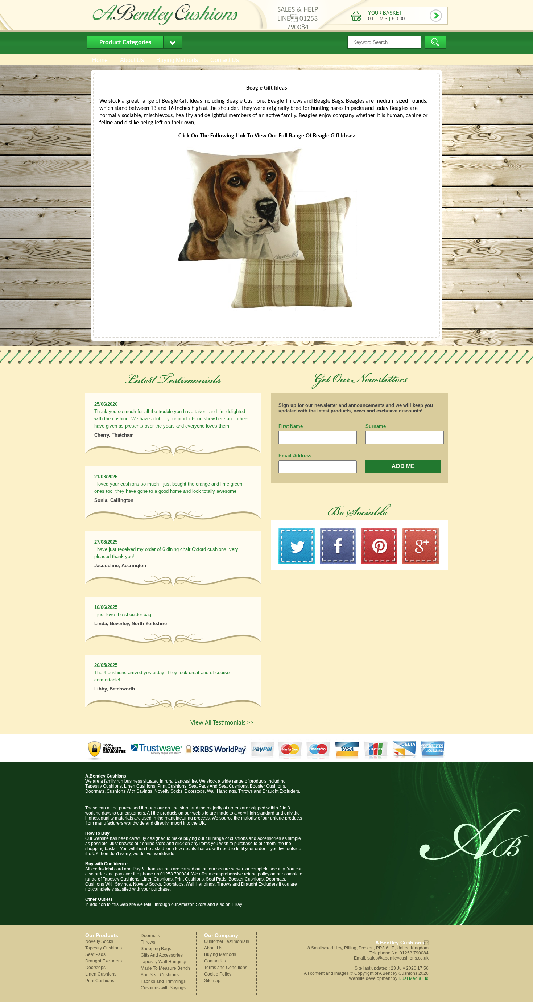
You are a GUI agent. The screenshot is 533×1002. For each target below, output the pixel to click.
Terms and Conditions (225, 967)
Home (100, 60)
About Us (132, 60)
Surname (375, 426)
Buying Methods (177, 60)
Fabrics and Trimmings (163, 981)
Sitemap (212, 980)
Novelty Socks (99, 941)
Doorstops (95, 967)
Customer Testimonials (226, 941)
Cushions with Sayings (163, 987)
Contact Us (224, 60)
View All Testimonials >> (221, 722)
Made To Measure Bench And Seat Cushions (165, 971)
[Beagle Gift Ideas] (266, 309)
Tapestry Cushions (103, 948)
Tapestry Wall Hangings (164, 961)
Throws (148, 942)
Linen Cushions (100, 974)
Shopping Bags (156, 948)
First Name (290, 426)
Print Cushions (99, 980)
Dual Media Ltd (413, 978)
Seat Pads (95, 954)
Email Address (294, 455)
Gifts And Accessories (162, 955)
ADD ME (403, 466)
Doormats (150, 935)
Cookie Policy (217, 974)
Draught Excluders (103, 961)
